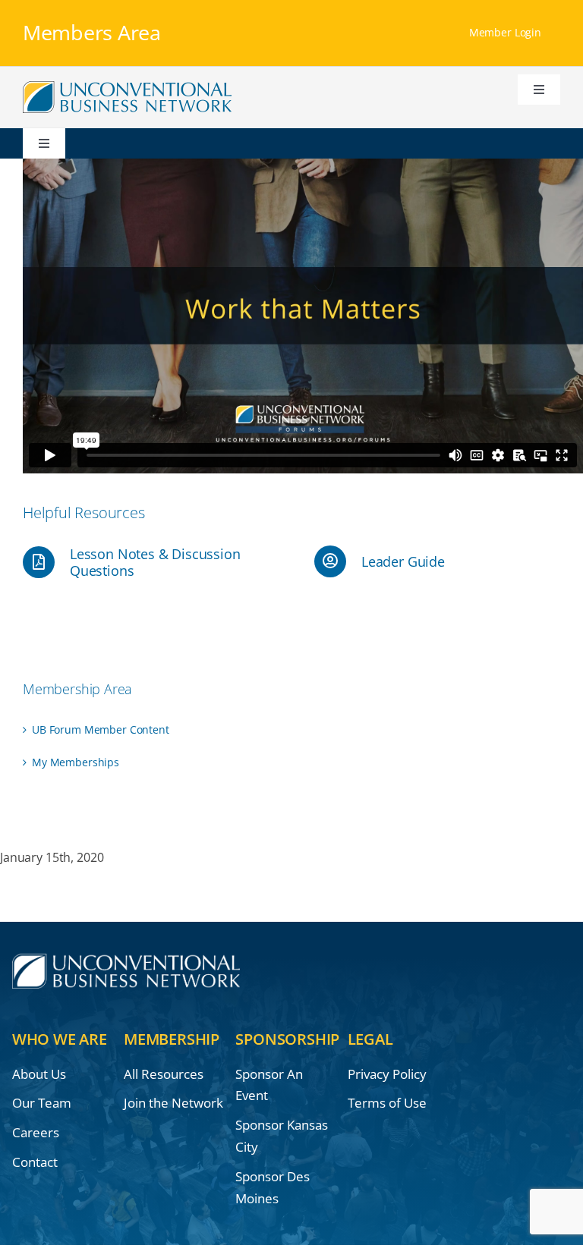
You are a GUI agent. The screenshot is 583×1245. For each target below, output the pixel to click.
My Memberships (75, 762)
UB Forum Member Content (100, 729)
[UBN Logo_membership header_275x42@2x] (127, 86)
